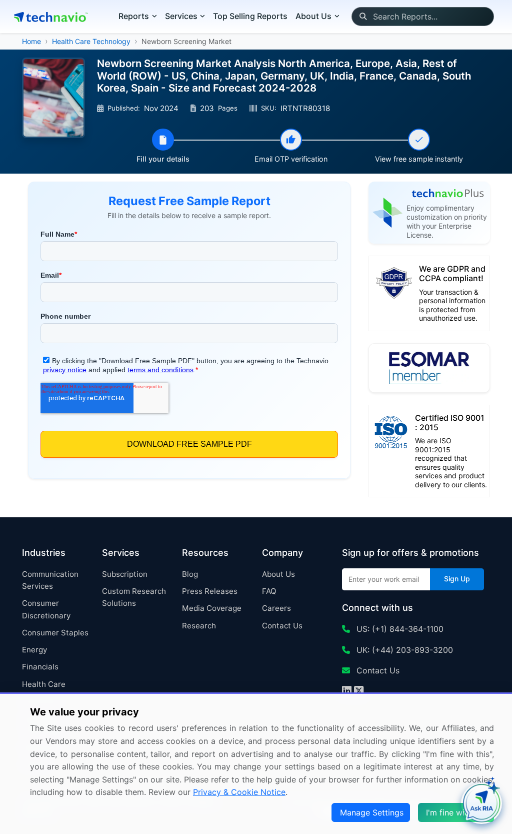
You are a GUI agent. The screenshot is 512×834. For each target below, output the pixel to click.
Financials (40, 666)
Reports (133, 16)
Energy (34, 649)
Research (199, 625)
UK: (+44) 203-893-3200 (403, 650)
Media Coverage (212, 608)
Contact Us (282, 625)
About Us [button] (314, 16)
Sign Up (457, 578)
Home (31, 41)
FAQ (269, 591)
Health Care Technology (91, 41)
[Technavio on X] (359, 692)
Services (181, 16)
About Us (278, 574)
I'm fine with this (457, 812)
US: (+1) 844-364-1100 (399, 629)
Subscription (125, 574)
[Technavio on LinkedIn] (347, 692)
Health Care (44, 684)
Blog (190, 574)
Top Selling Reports (250, 16)
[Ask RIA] (481, 803)
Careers (276, 608)
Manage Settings (372, 812)
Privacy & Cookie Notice (239, 792)
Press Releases (210, 591)
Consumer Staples (55, 632)
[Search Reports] (362, 16)
